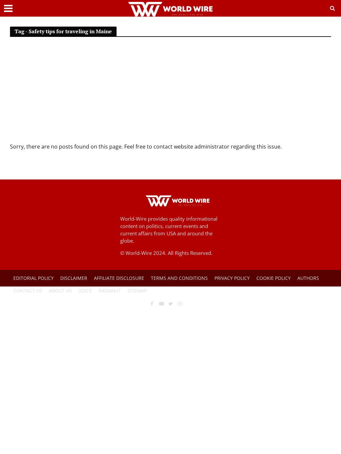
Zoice (85, 290)
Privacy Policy (232, 278)
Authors (308, 278)
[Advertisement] (170, 92)
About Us (60, 290)
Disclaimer (73, 278)
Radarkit (110, 290)
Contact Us (27, 290)
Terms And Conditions (179, 278)
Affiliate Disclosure (119, 278)
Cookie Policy (273, 278)
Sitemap (137, 290)
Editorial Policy (33, 278)
